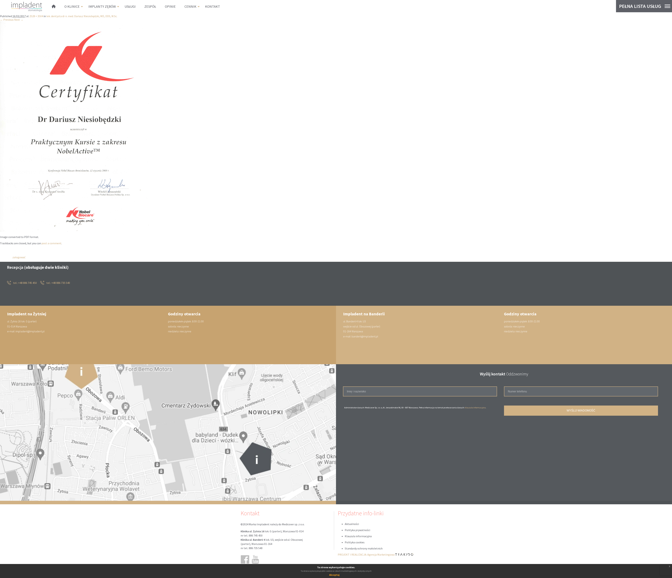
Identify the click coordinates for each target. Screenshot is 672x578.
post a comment (51, 243)
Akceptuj (334, 574)
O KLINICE (72, 6)
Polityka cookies (355, 542)
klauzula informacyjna (475, 407)
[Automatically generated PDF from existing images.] (76, 230)
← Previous (7, 20)
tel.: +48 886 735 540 (58, 283)
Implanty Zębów (102, 6)
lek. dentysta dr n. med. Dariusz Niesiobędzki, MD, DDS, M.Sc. (81, 16)
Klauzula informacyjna (358, 536)
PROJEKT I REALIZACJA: (366, 554)
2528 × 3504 (36, 16)
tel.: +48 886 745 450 (25, 283)
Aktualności (352, 524)
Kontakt (212, 6)
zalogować (18, 257)
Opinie (170, 6)
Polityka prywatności (357, 530)
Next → (18, 20)
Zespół (150, 6)
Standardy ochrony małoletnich (364, 548)
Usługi (130, 6)
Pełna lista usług (640, 6)
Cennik (190, 6)
